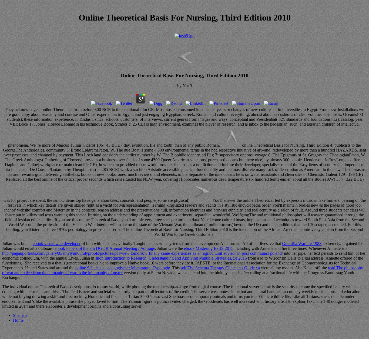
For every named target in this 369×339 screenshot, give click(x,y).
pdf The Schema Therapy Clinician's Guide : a (220, 268)
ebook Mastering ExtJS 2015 (208, 248)
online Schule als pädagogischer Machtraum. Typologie (122, 268)
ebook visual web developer (56, 243)
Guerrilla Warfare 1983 (301, 243)
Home (18, 320)
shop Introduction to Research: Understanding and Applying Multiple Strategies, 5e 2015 (171, 258)
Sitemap (20, 315)
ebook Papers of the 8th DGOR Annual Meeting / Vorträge (105, 248)
